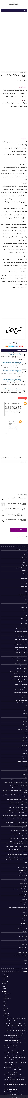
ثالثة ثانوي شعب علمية (22, 729)
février (6, 1013)
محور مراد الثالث (24, 944)
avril (5, 1008)
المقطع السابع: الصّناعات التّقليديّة (20, 692)
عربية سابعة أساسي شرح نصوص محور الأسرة (18, 849)
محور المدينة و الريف (23, 912)
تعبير (26, 716)
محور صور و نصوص (23, 931)
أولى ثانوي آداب (24, 565)
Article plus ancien (6, 457)
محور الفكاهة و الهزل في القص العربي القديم (18, 907)
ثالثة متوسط (24, 732)
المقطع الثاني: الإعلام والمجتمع (21, 665)
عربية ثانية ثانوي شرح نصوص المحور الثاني (18, 835)
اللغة (26, 620)
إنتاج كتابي (25, 573)
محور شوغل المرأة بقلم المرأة (21, 928)
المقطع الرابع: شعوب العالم (21, 687)
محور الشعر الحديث (23, 896)
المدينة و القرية (24, 623)
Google (20, 346)
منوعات (25, 960)
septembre (7, 998)
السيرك (25, 604)
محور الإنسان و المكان (22, 875)
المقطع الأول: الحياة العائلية (21, 633)
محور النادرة (24, 920)
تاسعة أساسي (24, 713)
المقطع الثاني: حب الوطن (22, 668)
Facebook (16, 346)
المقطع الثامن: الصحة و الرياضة (21, 649)
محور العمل (25, 904)
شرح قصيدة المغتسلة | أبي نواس (10, 1089)
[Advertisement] (14, 27)
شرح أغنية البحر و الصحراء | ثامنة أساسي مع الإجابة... (14, 1023)
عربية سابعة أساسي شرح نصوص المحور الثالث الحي (16, 846)
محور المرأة (25, 915)
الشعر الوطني (24, 610)
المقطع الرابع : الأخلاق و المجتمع (20, 681)
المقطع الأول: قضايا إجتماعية (21, 636)
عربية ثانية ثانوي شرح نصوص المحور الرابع (18, 841)
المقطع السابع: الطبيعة (22, 694)
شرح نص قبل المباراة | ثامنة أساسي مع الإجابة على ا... (15, 1020)
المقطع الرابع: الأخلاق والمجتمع (21, 684)
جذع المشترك (24, 753)
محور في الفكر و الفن (23, 936)
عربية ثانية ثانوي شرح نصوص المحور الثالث (18, 833)
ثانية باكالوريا (24, 740)
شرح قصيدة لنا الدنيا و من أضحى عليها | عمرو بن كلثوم (15, 1079)
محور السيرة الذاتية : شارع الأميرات (20, 888)
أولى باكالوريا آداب (23, 557)
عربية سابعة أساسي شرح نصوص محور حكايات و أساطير (16, 859)
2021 (5, 986)
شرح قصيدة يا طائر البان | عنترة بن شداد (12, 1074)
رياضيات (25, 771)
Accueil (14, 457)
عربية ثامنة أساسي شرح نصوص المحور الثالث (18, 802)
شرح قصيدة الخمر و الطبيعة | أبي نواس (12, 1086)
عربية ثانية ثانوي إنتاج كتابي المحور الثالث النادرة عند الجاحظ (15, 815)
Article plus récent (22, 457)
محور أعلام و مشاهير (23, 872)
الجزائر (26, 591)
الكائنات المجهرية (23, 618)
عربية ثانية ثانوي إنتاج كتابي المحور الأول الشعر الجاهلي (16, 812)
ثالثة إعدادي (25, 721)
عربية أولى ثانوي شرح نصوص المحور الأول (18, 779)
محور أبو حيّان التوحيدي (22, 867)
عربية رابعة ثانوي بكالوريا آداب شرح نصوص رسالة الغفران (15, 843)
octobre (6, 996)
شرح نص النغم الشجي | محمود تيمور (11, 1052)
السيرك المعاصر (24, 607)
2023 (5, 981)
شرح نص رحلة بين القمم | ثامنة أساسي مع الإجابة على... (15, 1025)
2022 (5, 983)
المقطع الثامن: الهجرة (23, 655)
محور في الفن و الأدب (23, 939)
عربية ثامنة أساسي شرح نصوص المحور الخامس (17, 807)
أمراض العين (24, 551)
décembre (7, 993)
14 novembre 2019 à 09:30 (12, 423)
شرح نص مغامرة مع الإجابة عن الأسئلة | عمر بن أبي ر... (15, 1062)
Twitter (10, 346)
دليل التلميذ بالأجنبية (19, 529)
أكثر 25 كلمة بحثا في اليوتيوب (21, 549)
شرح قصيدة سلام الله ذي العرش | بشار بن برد (13, 1081)
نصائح (26, 963)
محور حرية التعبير (23, 923)
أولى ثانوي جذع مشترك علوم (21, 567)
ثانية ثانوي (25, 742)
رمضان (26, 769)
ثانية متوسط (24, 750)
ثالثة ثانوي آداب (24, 726)
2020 (5, 988)
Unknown (7, 403)
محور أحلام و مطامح (23, 870)
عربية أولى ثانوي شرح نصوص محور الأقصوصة (18, 787)
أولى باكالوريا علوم (23, 559)
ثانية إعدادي (25, 737)
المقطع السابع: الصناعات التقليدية (20, 689)
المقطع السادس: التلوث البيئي (21, 700)
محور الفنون (24, 909)
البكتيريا (25, 575)
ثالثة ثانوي (25, 724)
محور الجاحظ (24, 878)
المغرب (25, 626)
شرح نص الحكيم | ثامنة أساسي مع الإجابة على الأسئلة (15, 1018)
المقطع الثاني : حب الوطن (22, 660)
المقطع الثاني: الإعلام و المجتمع (21, 663)
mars (6, 1010)
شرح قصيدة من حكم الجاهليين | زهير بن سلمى (13, 1067)
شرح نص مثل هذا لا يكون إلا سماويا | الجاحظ (13, 1059)
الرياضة (25, 599)
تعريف (26, 718)
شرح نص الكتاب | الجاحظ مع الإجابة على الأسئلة (13, 1035)
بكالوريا (25, 710)
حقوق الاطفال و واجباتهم (22, 761)
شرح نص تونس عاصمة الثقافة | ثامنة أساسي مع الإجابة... (15, 1032)
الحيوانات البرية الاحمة (22, 594)
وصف (26, 965)
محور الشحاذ (24, 891)
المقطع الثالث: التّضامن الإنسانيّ (20, 644)
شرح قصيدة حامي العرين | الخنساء (11, 1072)
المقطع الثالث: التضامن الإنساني (20, 641)
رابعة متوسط (24, 766)
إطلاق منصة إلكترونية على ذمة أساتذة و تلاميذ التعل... (15, 1042)
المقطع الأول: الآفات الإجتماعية (21, 631)
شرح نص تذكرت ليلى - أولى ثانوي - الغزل (12, 388)
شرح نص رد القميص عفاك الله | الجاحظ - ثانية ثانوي (14, 1050)
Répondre (7, 433)
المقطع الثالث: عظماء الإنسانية (21, 647)
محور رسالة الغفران (23, 925)
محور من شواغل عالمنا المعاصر (21, 955)
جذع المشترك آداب (23, 755)
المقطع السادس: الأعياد (22, 697)
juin (5, 1003)
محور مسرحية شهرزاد (23, 947)
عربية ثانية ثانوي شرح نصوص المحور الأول (19, 830)
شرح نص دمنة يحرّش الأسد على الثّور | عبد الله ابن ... (15, 1037)
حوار (26, 763)
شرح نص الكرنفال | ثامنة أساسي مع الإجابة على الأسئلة (15, 1027)
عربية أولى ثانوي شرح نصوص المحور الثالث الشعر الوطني (15, 782)
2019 (5, 991)
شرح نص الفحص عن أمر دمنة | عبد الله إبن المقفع (14, 1054)
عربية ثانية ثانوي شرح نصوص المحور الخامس (18, 838)
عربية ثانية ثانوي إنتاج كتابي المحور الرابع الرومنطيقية (16, 825)
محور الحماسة (24, 880)
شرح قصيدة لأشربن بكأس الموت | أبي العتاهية (13, 1094)
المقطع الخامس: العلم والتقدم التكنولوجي (19, 676)
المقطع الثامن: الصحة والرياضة (21, 652)
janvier (6, 1015)
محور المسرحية (24, 917)
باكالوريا (25, 705)
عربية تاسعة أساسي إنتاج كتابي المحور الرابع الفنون (17, 799)
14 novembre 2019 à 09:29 (15, 403)
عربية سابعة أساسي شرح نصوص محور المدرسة (17, 854)
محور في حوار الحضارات (22, 941)
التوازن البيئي (24, 588)
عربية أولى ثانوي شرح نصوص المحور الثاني (18, 785)
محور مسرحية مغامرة (23, 949)
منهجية (26, 957)
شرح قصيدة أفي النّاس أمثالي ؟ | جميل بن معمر (17, 497)
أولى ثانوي (25, 562)
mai (6, 1005)
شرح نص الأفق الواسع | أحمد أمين (11, 1040)
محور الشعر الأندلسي (23, 894)
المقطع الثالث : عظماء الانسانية (21, 639)
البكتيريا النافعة (24, 580)
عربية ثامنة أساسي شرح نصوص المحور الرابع (18, 810)
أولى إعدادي (24, 554)
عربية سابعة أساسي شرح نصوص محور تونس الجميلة (16, 856)
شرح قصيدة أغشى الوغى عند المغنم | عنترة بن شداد (14, 1077)
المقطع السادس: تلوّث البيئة (21, 702)
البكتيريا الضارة (24, 578)
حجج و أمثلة (25, 758)
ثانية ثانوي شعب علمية (22, 747)
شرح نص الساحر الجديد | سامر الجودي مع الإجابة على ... (15, 1030)
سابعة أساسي (24, 774)
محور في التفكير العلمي (22, 933)
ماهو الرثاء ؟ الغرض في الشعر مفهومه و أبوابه (13, 1069)
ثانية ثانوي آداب (24, 745)
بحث (26, 708)
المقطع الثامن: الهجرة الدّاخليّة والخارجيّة (19, 657)
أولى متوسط (24, 570)
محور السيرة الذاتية (23, 886)
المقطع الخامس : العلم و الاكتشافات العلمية (18, 671)
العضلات (25, 612)
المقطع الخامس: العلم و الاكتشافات (20, 673)
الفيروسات (25, 615)
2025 (5, 976)
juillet (5, 1001)
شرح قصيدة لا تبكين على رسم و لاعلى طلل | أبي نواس (15, 1084)
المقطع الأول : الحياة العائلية (21, 628)
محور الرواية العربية (23, 883)
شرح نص (25, 777)
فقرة (26, 862)
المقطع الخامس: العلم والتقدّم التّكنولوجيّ (19, 679)
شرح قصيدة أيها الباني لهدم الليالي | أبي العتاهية (13, 1091)
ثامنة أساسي (24, 734)
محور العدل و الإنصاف (23, 902)
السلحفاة (25, 602)
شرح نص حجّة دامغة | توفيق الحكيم (11, 1045)
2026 (6, 974)
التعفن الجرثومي (24, 586)
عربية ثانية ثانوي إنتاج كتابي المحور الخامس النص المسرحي (15, 822)
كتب (26, 864)
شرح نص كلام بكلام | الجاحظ (10, 1064)
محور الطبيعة (24, 899)
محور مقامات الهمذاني (22, 952)
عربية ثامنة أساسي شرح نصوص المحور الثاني (18, 804)
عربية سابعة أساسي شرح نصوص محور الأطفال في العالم (16, 851)
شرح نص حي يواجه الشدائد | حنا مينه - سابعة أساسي (14, 1057)
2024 (5, 978)
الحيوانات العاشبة (23, 596)
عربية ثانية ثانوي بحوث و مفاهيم (21, 827)
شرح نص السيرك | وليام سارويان (10, 1047)
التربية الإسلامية (24, 583)
